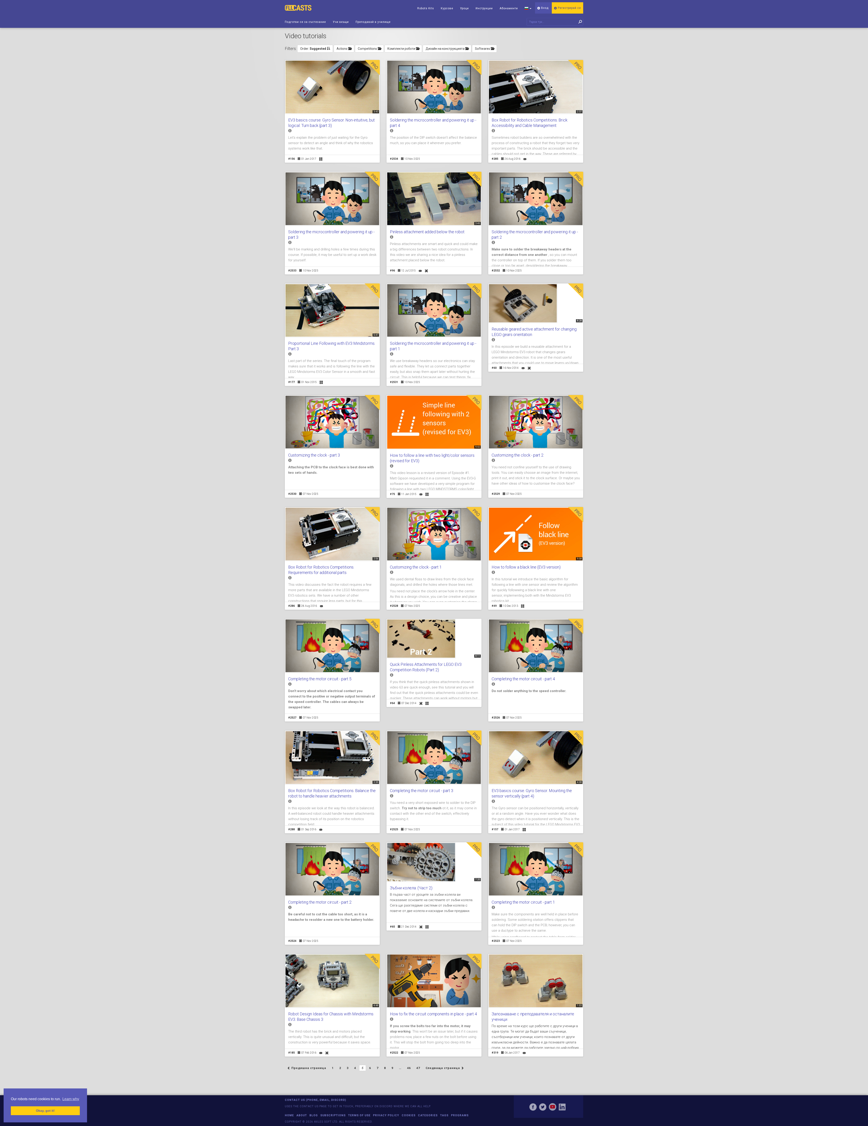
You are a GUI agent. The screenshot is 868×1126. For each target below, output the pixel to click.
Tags (444, 1115)
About (301, 1115)
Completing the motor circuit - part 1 (523, 902)
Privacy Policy (386, 1115)
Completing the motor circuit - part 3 (421, 790)
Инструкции (484, 8)
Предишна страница (308, 1068)
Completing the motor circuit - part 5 (319, 678)
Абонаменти (509, 8)
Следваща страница (443, 1068)
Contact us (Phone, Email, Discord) (315, 1100)
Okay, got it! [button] (45, 1110)
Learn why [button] (70, 1099)
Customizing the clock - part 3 (314, 455)
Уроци (464, 8)
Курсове (447, 8)
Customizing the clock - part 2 (517, 455)
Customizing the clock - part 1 (416, 567)
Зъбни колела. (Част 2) (411, 888)
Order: (313, 48)
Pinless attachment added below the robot (427, 231)
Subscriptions (333, 1115)
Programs (460, 1115)
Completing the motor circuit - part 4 (523, 678)
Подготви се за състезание (305, 22)
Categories (428, 1115)
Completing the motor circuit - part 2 (319, 902)
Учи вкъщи (341, 22)
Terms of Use (359, 1115)
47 (418, 1068)
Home (289, 1115)
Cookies (408, 1115)
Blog (313, 1115)
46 (409, 1068)
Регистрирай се (569, 8)
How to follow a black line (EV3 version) (526, 567)
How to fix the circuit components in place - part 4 (433, 1014)
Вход (544, 8)
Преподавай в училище (373, 22)
